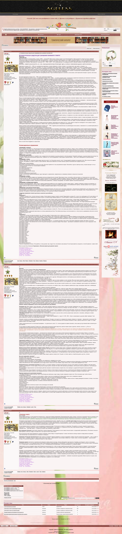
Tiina (34, 260)
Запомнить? (117, 28)
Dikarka (19, 406)
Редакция (111, 525)
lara (18, 260)
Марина (45, 260)
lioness (20, 260)
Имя (105, 28)
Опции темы (89, 48)
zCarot (72, 532)
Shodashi (31, 260)
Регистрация (15, 14)
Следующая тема (55, 483)
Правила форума (7, 497)
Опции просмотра (96, 48)
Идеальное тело (78, 34)
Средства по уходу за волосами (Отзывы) (12, 508)
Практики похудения (105, 34)
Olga (24, 260)
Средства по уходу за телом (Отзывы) (11, 510)
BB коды (5, 492)
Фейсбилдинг (20, 34)
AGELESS (116, 525)
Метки (5, 478)
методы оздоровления (8, 480)
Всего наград (6, 84)
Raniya (26, 260)
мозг (15, 480)
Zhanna (37, 260)
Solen (34, 471)
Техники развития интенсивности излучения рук (14, 512)
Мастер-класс (41, 34)
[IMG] (5, 494)
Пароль (105, 30)
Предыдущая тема (47, 483)
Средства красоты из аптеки (10, 506)
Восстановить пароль (55, 14)
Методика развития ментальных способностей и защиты (15, 514)
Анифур (41, 260)
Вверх (120, 525)
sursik (32, 406)
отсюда (23, 415)
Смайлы (5, 493)
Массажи (59, 34)
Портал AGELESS (101, 14)
